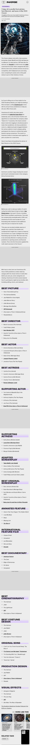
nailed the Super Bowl (15, 114)
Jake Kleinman (7, 19)
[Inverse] (12, 2)
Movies (4, 739)
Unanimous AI (18, 104)
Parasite (11, 64)
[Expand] (23, 731)
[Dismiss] (28, 731)
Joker (26, 64)
